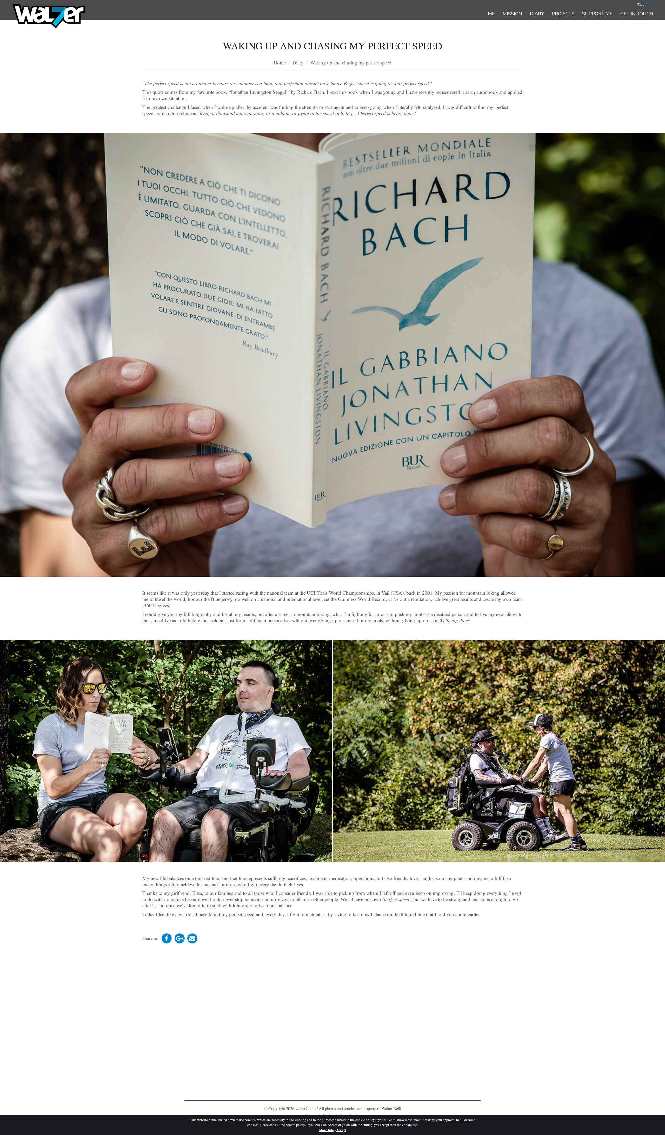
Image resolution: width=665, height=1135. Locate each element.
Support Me (597, 14)
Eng (649, 5)
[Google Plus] (180, 938)
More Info (326, 1129)
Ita (639, 5)
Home (280, 62)
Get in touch (636, 14)
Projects (563, 14)
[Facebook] (167, 938)
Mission (512, 14)
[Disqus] (332, 1022)
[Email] (192, 938)
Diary (537, 14)
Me (491, 14)
